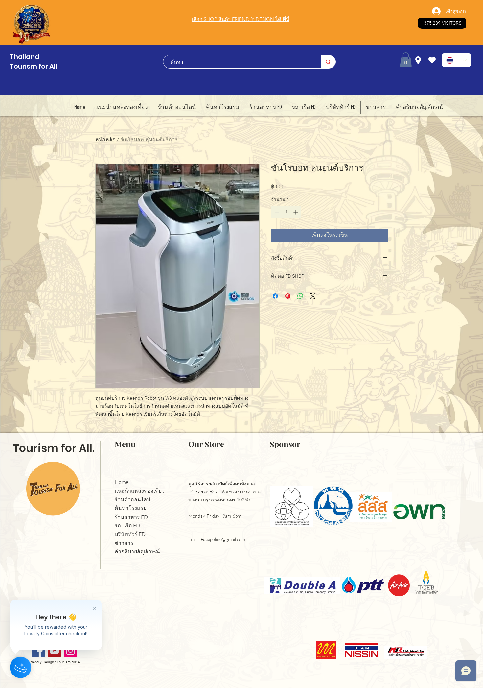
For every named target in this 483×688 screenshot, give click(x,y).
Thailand (24, 56)
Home (121, 482)
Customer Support (66, 603)
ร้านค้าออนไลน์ (132, 499)
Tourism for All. (54, 448)
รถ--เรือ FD (127, 525)
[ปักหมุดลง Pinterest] (288, 296)
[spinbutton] (286, 212)
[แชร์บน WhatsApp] (300, 296)
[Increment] (296, 212)
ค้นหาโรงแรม (131, 508)
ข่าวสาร (124, 543)
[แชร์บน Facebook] (275, 296)
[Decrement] (276, 212)
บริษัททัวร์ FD (130, 534)
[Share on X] (313, 296)
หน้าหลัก (105, 140)
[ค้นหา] (328, 61)
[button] (406, 59)
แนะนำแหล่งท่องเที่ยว (140, 491)
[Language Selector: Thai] (456, 60)
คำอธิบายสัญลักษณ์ (137, 551)
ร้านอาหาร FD (131, 517)
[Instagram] (70, 650)
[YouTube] (54, 650)
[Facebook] (38, 650)
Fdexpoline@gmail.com (223, 539)
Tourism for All (33, 66)
